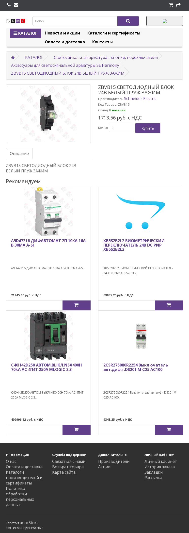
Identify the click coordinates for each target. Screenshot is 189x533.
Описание (19, 153)
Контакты (102, 42)
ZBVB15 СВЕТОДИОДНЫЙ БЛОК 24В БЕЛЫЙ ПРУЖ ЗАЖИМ (68, 73)
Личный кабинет (160, 461)
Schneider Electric (140, 98)
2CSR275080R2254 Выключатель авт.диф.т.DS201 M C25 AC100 (135, 367)
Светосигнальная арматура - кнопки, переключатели (106, 57)
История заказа (159, 466)
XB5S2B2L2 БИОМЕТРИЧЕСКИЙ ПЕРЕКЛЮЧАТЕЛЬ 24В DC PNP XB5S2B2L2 (134, 245)
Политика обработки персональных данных (20, 496)
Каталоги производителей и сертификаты (24, 477)
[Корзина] (171, 5)
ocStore (31, 522)
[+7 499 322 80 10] (9, 5)
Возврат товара (68, 466)
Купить (148, 128)
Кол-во (103, 128)
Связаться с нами (68, 461)
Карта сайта (64, 472)
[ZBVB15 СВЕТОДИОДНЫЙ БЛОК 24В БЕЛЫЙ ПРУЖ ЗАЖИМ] (48, 113)
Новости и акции (62, 33)
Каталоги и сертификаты (113, 33)
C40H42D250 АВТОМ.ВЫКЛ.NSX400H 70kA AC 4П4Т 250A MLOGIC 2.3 (46, 367)
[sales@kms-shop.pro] (16, 5)
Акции (104, 466)
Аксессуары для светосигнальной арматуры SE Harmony (65, 65)
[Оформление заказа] (178, 5)
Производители (113, 461)
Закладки (153, 472)
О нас (11, 461)
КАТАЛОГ (27, 33)
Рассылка (153, 477)
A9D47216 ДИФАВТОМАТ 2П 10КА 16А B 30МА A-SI (48, 243)
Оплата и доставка (65, 42)
